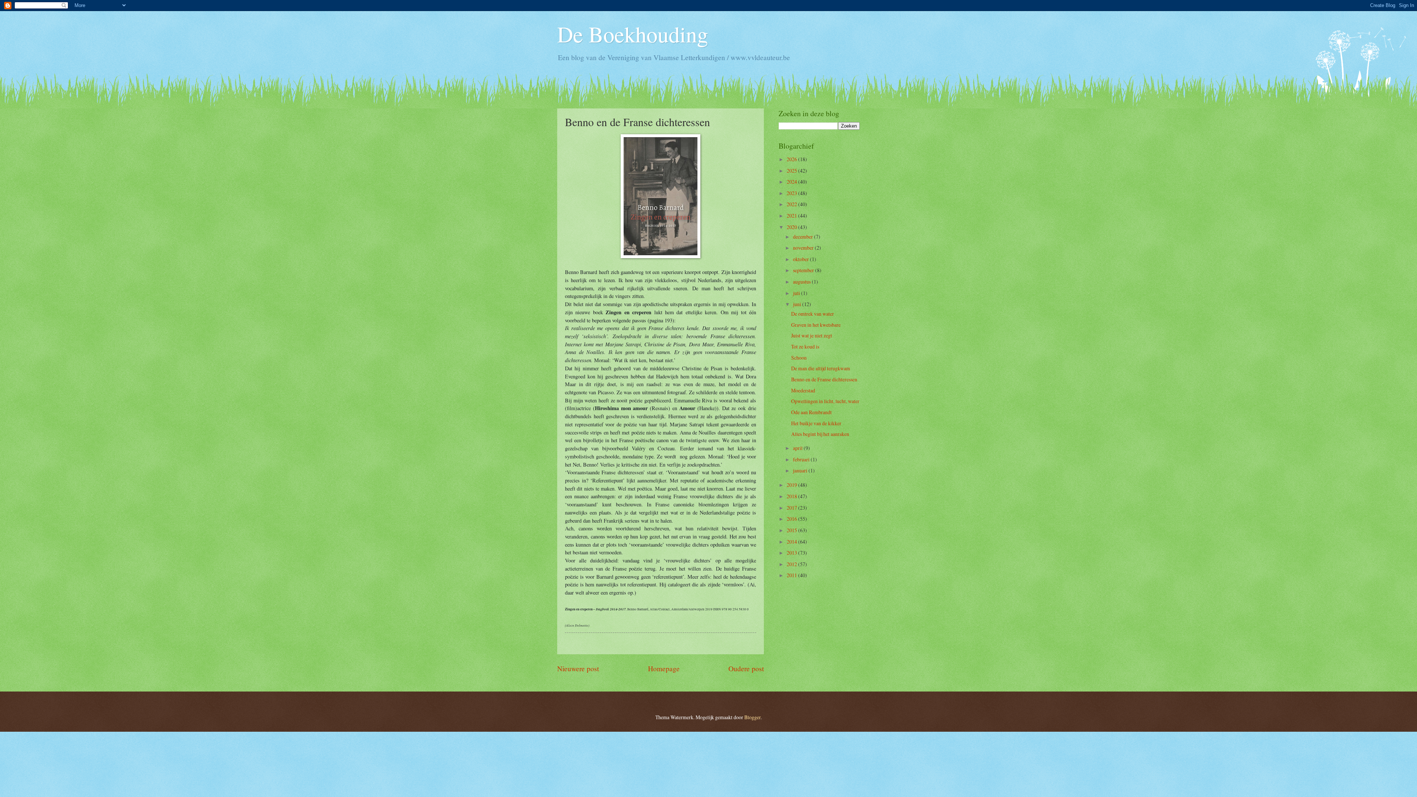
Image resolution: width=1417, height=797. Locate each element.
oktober (801, 259)
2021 (792, 215)
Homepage (664, 668)
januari (801, 470)
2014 (792, 541)
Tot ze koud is (805, 346)
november (804, 247)
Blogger (752, 717)
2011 (792, 575)
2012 (792, 564)
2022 (792, 204)
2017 (792, 507)
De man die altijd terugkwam (820, 368)
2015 (792, 530)
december (803, 236)
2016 (792, 518)
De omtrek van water (812, 313)
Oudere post (746, 668)
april (798, 447)
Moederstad (803, 390)
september (804, 270)
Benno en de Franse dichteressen (824, 379)
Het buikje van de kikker (816, 423)
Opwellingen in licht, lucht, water (825, 401)
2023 (792, 193)
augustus (802, 281)
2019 (792, 484)
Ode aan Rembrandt (811, 412)
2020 (792, 227)
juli (797, 293)
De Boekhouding (632, 34)
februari (802, 459)
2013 (792, 552)
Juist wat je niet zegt (811, 335)
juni (797, 304)
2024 (792, 181)
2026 (792, 159)
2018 (792, 496)
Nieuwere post (578, 668)
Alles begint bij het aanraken (820, 433)
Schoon (799, 357)
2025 (792, 170)
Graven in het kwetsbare (816, 324)
